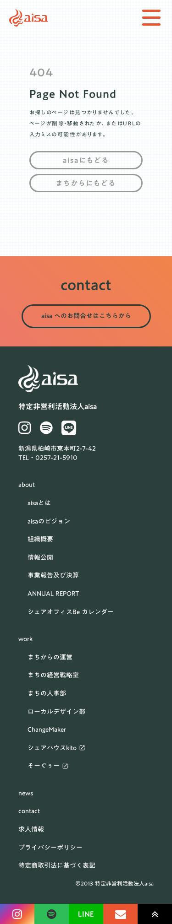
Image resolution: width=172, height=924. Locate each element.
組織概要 (40, 539)
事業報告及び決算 (53, 575)
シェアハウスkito (52, 748)
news (25, 793)
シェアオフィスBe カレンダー (71, 612)
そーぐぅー (44, 766)
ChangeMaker (47, 730)
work (25, 639)
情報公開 (40, 557)
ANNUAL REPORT (53, 594)
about (26, 485)
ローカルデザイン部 (56, 712)
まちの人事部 (47, 693)
